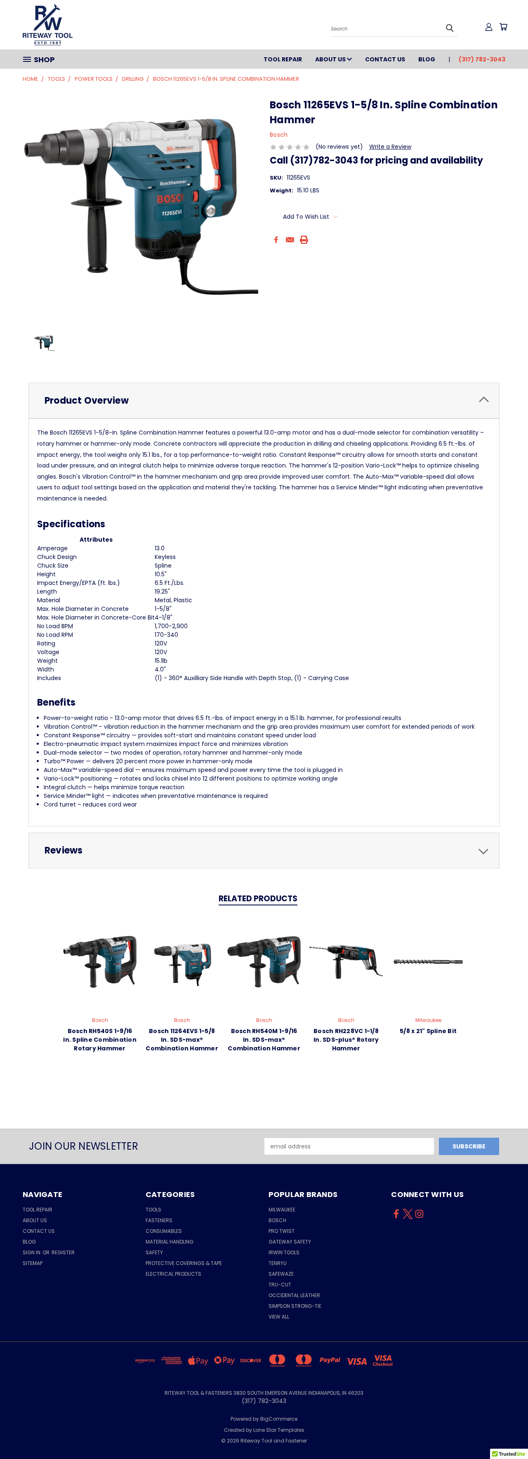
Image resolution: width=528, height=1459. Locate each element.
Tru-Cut (280, 1284)
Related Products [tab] (258, 898)
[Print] (304, 240)
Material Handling (169, 1241)
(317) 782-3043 (482, 59)
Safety (154, 1252)
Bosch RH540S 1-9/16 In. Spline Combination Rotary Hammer (100, 1039)
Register (63, 1252)
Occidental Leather (294, 1295)
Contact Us (385, 59)
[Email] (290, 240)
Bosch (277, 1220)
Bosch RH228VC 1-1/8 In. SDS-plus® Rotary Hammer (346, 1039)
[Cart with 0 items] (503, 27)
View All (279, 1316)
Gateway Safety (290, 1241)
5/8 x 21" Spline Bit (428, 1031)
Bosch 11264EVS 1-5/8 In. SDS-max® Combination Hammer (182, 1039)
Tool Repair (283, 59)
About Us (331, 59)
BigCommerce (278, 1418)
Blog (426, 59)
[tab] (264, 401)
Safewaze (281, 1273)
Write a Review (390, 147)
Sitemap (32, 1263)
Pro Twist (282, 1231)
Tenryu (278, 1263)
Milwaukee (282, 1209)
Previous (506, 1433)
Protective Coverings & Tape (184, 1263)
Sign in (32, 1252)
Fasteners (159, 1220)
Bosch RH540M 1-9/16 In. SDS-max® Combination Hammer (264, 1039)
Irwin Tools (284, 1252)
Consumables (164, 1231)
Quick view (100, 960)
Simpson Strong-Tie (295, 1305)
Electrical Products (173, 1273)
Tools (153, 1209)
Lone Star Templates (278, 1429)
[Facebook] (276, 240)
